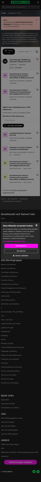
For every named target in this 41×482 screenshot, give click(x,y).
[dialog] (20, 241)
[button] (20, 241)
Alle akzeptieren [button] (21, 246)
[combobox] (37, 225)
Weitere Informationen (18, 238)
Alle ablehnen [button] (21, 251)
